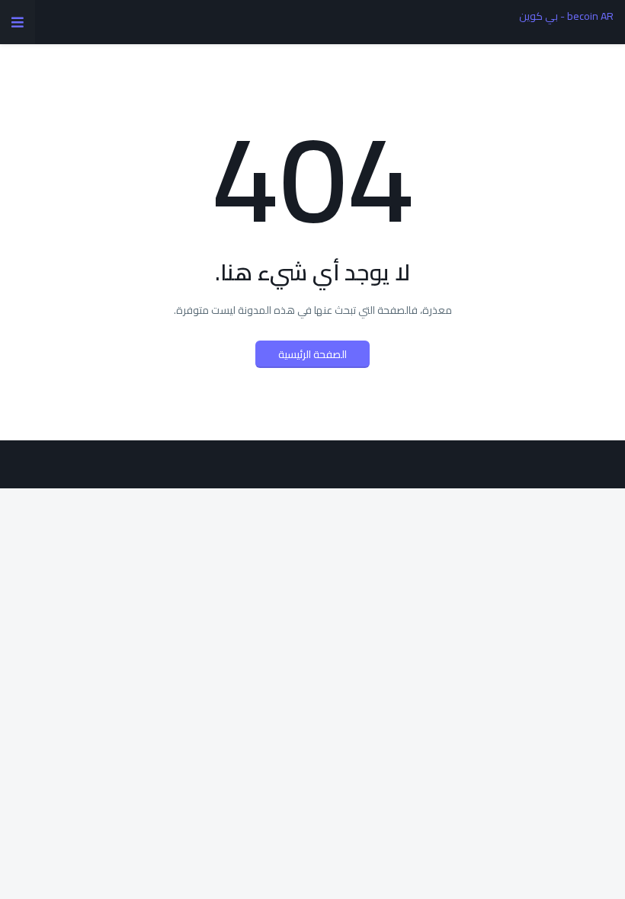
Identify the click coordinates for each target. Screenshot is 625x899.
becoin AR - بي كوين (566, 16)
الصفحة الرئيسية (312, 354)
